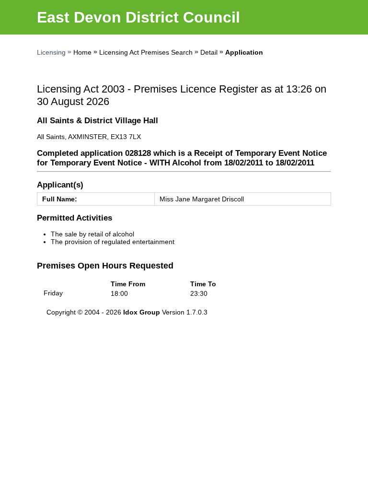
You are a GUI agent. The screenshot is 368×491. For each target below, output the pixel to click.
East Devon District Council (138, 17)
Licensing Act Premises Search (146, 52)
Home (82, 52)
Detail (209, 52)
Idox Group (141, 312)
